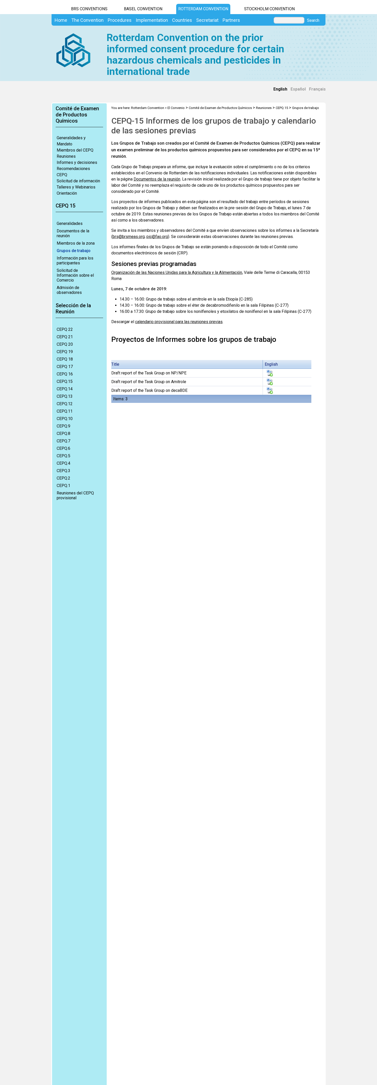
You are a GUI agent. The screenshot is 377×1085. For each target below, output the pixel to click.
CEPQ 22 (65, 329)
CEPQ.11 (65, 411)
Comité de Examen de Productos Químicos (220, 108)
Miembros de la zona (76, 243)
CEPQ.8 (63, 433)
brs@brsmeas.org (129, 236)
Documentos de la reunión (73, 233)
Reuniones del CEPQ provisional (75, 495)
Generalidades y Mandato (71, 140)
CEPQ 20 (65, 344)
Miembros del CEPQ (75, 150)
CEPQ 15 (282, 108)
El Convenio (176, 108)
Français (317, 89)
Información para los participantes (75, 260)
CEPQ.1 (63, 485)
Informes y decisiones (77, 162)
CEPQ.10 (65, 418)
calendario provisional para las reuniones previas (179, 321)
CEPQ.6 (63, 448)
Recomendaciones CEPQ (73, 171)
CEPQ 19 (65, 351)
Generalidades (70, 223)
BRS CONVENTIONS (89, 8)
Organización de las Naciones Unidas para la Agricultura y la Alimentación (176, 272)
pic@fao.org (157, 236)
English (280, 89)
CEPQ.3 (63, 470)
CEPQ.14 (65, 388)
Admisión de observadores (69, 290)
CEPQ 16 (65, 374)
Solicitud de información (78, 180)
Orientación (67, 193)
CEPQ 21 (65, 336)
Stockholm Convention (269, 8)
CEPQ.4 (63, 463)
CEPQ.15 (65, 381)
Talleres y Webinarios (76, 187)
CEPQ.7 (63, 441)
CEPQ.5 (63, 455)
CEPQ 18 (65, 359)
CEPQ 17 (65, 366)
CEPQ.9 (63, 426)
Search (313, 20)
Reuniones (66, 156)
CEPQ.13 (65, 396)
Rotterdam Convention (203, 8)
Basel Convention (143, 8)
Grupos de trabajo (74, 250)
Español (298, 89)
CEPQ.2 (63, 478)
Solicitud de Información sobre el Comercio (75, 275)
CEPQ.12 (65, 403)
